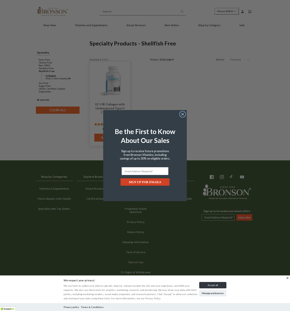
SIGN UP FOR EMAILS (145, 182)
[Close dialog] (182, 114)
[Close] (287, 277)
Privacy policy (71, 307)
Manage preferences (213, 293)
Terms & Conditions (92, 307)
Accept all (213, 285)
